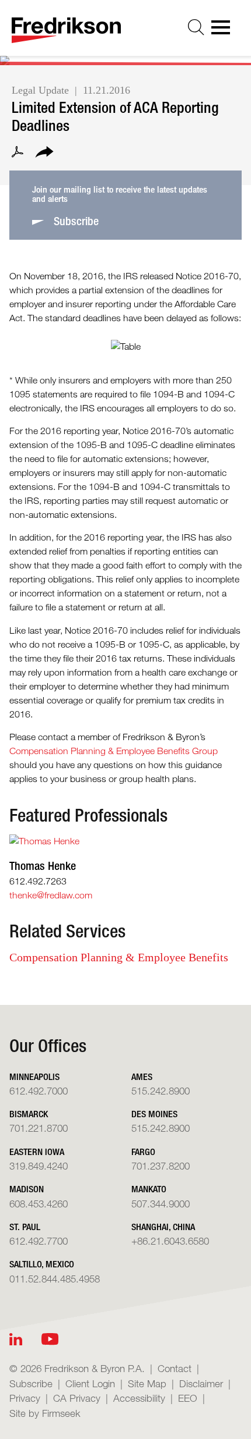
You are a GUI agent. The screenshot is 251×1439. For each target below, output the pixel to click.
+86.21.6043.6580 (170, 1241)
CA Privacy (76, 1398)
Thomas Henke (42, 865)
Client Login (90, 1383)
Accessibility (139, 1398)
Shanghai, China (163, 1226)
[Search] (196, 27)
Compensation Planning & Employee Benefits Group (113, 750)
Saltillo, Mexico (41, 1264)
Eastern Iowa (36, 1151)
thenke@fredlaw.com (50, 895)
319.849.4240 (38, 1166)
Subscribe (31, 1383)
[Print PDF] (17, 153)
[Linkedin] (15, 1339)
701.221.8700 (38, 1128)
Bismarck (28, 1114)
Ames (141, 1076)
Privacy (24, 1398)
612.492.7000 (38, 1091)
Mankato (148, 1189)
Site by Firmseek (45, 1413)
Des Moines (154, 1114)
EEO (187, 1398)
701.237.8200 (160, 1166)
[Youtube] (49, 1339)
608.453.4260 (38, 1204)
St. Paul (24, 1226)
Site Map (147, 1383)
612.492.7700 (38, 1241)
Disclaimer (201, 1383)
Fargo (143, 1151)
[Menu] (224, 30)
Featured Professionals (88, 815)
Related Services (67, 931)
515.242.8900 (160, 1091)
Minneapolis (34, 1076)
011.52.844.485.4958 (54, 1279)
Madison (26, 1189)
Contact (174, 1368)
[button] (44, 153)
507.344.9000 (160, 1204)
